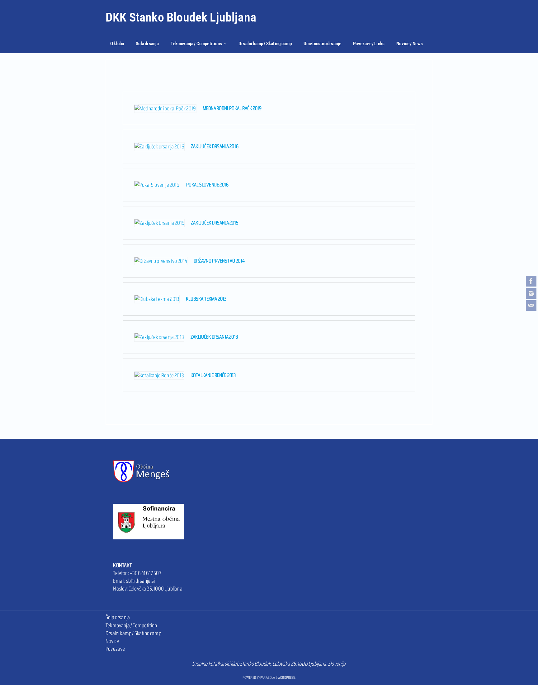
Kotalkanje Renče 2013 (213, 375)
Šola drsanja (118, 617)
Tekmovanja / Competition (131, 625)
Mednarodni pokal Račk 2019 (232, 108)
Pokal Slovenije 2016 (207, 185)
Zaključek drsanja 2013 (214, 337)
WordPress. (286, 677)
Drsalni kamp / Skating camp (133, 633)
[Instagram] (531, 293)
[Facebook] (531, 281)
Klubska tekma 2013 (206, 299)
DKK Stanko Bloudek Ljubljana (181, 17)
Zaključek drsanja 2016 (214, 146)
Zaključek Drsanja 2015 (214, 223)
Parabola (267, 677)
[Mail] (531, 305)
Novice (112, 641)
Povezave (115, 648)
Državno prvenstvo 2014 (219, 261)
